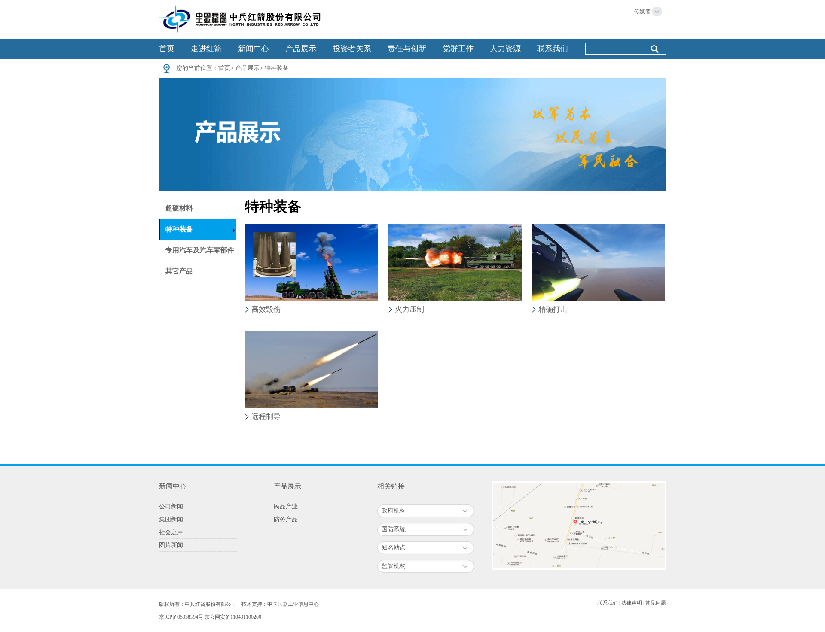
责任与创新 (407, 48)
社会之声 (171, 532)
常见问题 (655, 603)
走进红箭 (206, 48)
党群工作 (458, 48)
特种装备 (277, 68)
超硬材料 (179, 208)
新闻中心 (253, 48)
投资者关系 (352, 48)
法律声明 (631, 603)
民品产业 (286, 506)
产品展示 (300, 48)
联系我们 (552, 48)
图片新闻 (171, 545)
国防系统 (394, 529)
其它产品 (179, 271)
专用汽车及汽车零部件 (199, 250)
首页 (166, 48)
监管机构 (394, 566)
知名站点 (394, 547)
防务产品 (286, 519)
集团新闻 (171, 519)
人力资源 (505, 48)
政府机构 (394, 510)
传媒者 (642, 11)
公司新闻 (171, 506)
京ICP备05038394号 (181, 617)
